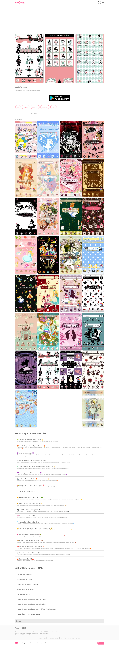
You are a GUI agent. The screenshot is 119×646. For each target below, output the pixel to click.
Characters (35, 107)
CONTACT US (42, 638)
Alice (18, 107)
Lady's (53, 107)
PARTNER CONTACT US (53, 638)
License (78, 638)
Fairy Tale (25, 107)
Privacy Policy (71, 638)
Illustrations (45, 107)
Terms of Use (63, 638)
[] (102, 621)
